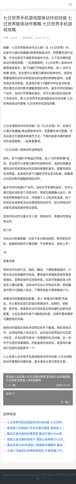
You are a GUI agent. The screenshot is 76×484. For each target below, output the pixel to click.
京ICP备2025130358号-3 (54, 474)
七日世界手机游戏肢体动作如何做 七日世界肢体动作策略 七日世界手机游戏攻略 (36, 422)
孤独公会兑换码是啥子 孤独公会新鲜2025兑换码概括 (36, 439)
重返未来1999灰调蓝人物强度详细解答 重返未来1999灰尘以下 (36, 445)
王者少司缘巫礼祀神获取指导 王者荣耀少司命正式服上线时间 (36, 450)
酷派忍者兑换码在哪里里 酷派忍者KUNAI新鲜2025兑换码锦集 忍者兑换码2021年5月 (36, 433)
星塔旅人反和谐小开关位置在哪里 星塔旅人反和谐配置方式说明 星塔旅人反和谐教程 (36, 428)
